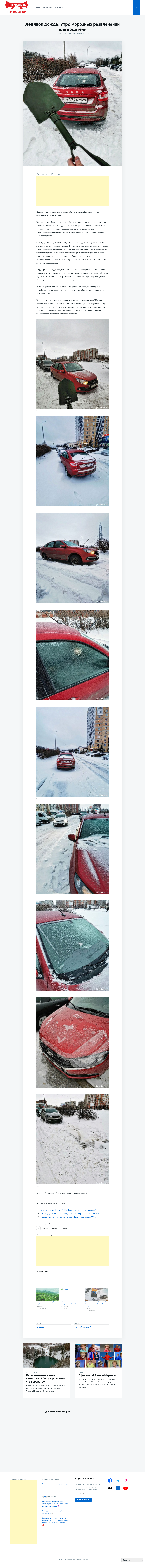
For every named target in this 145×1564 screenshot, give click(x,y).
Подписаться (83, 1499)
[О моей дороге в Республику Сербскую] (47, 1294)
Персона (81, 1372)
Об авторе (47, 7)
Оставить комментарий (79, 33)
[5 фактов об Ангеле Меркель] (98, 1355)
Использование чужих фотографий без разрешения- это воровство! (45, 1378)
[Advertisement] (72, 191)
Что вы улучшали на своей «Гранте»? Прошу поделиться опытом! (70, 1213)
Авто (77, 1327)
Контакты (59, 7)
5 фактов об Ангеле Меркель (97, 1375)
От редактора (31, 1372)
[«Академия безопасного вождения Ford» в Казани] (72, 1294)
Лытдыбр (86, 1327)
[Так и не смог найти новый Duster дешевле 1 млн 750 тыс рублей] (96, 1294)
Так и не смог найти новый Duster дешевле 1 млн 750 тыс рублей (96, 1304)
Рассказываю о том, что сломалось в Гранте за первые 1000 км (69, 1216)
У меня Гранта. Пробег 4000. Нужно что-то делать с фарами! (68, 1210)
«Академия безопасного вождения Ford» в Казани (70, 1303)
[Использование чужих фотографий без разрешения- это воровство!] (46, 1355)
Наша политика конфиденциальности (55, 1484)
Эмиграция (40, 1327)
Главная (36, 7)
